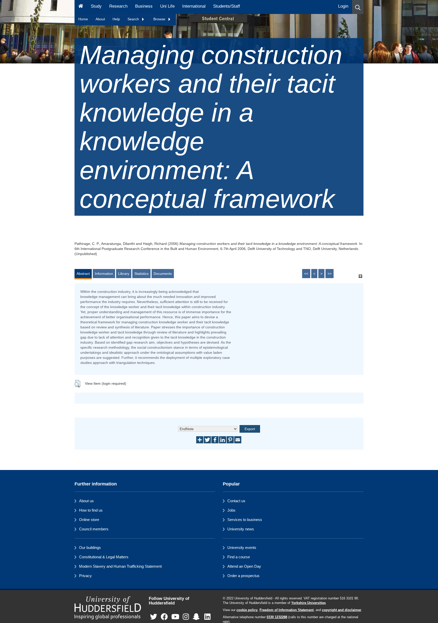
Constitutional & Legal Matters (104, 557)
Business (144, 6)
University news (240, 529)
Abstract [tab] (83, 274)
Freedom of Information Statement (287, 610)
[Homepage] (81, 7)
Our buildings (90, 547)
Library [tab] (123, 274)
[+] (360, 276)
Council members (93, 529)
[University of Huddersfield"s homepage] (108, 607)
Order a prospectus (243, 576)
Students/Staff (226, 6)
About (100, 19)
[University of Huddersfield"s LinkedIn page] (207, 617)
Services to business (244, 519)
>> (329, 274)
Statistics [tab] (141, 274)
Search (133, 19)
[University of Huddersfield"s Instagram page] (186, 617)
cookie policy (247, 610)
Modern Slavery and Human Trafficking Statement (120, 566)
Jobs (231, 510)
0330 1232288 (277, 617)
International (194, 6)
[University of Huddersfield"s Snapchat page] (197, 617)
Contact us (236, 501)
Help (116, 19)
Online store (89, 519)
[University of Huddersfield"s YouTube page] (175, 617)
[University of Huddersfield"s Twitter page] (153, 617)
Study (96, 6)
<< (306, 274)
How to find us (91, 510)
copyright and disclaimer (341, 610)
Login (343, 6)
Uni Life (167, 6)
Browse (159, 19)
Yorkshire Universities (308, 603)
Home (83, 19)
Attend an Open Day (244, 566)
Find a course (238, 557)
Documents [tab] (163, 274)
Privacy (85, 576)
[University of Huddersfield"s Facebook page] (164, 617)
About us (86, 501)
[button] (357, 7)
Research (118, 6)
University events (241, 547)
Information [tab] (104, 274)
